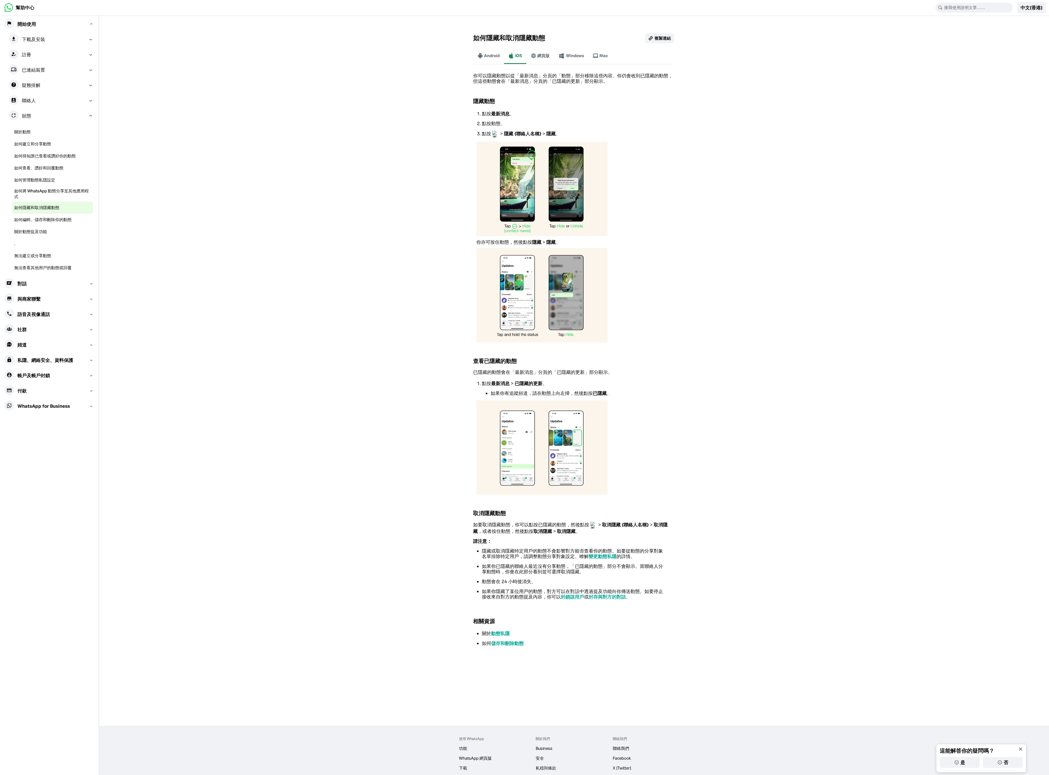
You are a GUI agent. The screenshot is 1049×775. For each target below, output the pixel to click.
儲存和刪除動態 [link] (507, 643)
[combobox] (977, 8)
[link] (19, 7)
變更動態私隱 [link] (603, 556)
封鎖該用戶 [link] (572, 597)
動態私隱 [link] (500, 633)
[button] (1031, 7)
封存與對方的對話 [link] (607, 597)
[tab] (488, 56)
